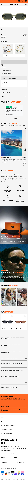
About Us (3, 459)
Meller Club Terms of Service (13, 479)
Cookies (20, 477)
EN (8, 468)
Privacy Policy (15, 477)
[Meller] (14, 4)
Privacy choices (4, 480)
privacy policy (8, 409)
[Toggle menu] (2, 4)
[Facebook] (2, 443)
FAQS (15, 459)
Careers (2, 464)
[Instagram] (4, 443)
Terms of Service (4, 479)
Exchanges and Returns (19, 462)
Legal (11, 477)
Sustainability (4, 462)
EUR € (12, 468)
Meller (9, 477)
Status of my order (18, 464)
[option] (14, 17)
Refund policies (22, 479)
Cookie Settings (10, 480)
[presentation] (23, 128)
